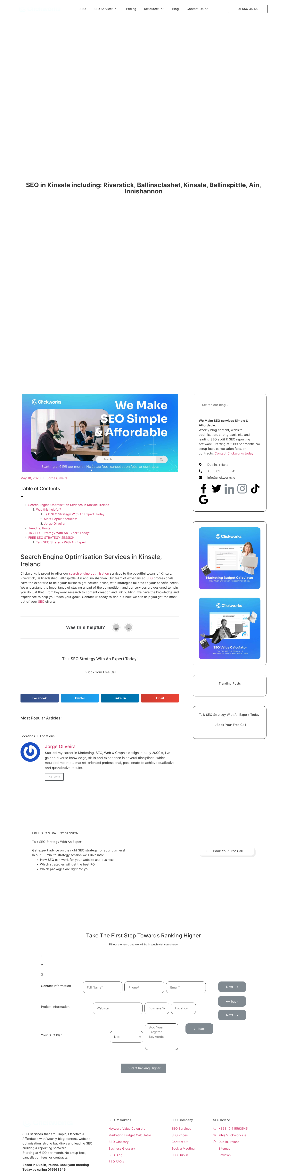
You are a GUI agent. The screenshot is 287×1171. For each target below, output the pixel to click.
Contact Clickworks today (234, 453)
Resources (151, 9)
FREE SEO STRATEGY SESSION (51, 537)
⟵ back (232, 1001)
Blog (175, 9)
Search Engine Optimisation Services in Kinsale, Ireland (68, 505)
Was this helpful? (48, 509)
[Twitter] (216, 488)
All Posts (54, 777)
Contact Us (195, 9)
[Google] (204, 499)
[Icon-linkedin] (229, 488)
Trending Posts (39, 528)
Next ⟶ (232, 987)
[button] (39, 698)
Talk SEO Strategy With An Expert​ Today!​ (74, 514)
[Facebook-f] (204, 488)
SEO (82, 9)
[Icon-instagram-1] (242, 488)
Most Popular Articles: (60, 519)
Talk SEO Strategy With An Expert (61, 542)
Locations (27, 736)
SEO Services (103, 9)
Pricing (131, 9)
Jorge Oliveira (54, 523)
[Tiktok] (255, 488)
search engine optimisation (89, 573)
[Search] (255, 405)
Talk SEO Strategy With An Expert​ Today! (59, 533)
